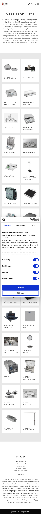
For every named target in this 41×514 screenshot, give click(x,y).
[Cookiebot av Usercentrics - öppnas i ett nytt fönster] (30, 219)
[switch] (36, 266)
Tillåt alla (20, 287)
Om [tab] (33, 225)
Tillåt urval (20, 293)
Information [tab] (20, 225)
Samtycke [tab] (7, 225)
